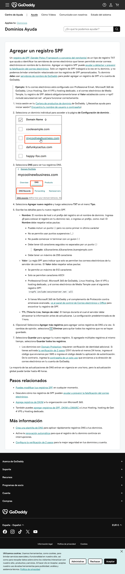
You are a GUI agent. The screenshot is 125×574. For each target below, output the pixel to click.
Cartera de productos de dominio (54, 103)
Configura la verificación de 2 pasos (34, 442)
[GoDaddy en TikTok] (20, 533)
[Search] (116, 29)
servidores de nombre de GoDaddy (39, 76)
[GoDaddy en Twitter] (27, 533)
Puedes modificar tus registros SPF (34, 387)
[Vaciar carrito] (117, 5)
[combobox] (88, 29)
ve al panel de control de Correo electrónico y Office (78, 303)
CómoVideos (48, 14)
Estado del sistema (101, 14)
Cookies (84, 544)
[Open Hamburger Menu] (6, 5)
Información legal (45, 544)
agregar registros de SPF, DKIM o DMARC (56, 407)
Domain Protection (51, 346)
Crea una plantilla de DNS (29, 427)
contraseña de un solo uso (64, 357)
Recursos (7, 477)
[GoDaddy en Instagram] (12, 533)
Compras (7, 501)
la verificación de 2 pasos (51, 350)
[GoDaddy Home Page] (15, 511)
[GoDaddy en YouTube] (35, 533)
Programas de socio (12, 485)
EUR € (115, 525)
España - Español (11, 525)
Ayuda (34, 14)
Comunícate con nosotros (73, 14)
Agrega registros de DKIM (29, 402)
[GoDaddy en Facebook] (4, 533)
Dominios (22, 23)
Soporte (6, 469)
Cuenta (6, 493)
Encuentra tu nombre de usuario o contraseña (56, 107)
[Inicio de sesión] (111, 5)
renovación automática (37, 433)
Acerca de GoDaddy (13, 461)
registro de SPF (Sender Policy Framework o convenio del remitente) (50, 57)
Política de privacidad (66, 544)
